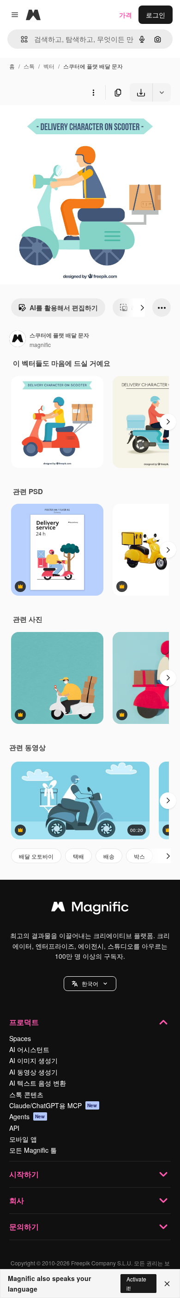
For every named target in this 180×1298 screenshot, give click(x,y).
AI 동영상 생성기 (33, 1071)
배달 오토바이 (36, 856)
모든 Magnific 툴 (33, 1150)
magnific (40, 344)
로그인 (155, 14)
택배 (78, 856)
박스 (139, 856)
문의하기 (24, 1226)
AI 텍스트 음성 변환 (37, 1082)
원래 (53, 123)
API (14, 1128)
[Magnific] (90, 909)
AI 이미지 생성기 (33, 1060)
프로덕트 (24, 1022)
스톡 (29, 66)
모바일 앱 (23, 1139)
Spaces (20, 1038)
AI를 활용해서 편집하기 (64, 307)
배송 (108, 856)
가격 (125, 14)
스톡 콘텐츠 (26, 1094)
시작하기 (24, 1174)
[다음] (142, 307)
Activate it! (136, 1283)
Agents (27, 1116)
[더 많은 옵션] (93, 92)
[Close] (167, 1283)
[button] (90, 983)
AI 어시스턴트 (29, 1049)
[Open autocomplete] (20, 39)
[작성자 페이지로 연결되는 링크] (17, 339)
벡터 (48, 66)
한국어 (90, 983)
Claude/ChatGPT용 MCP (53, 1105)
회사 (16, 1200)
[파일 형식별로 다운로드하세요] (161, 92)
